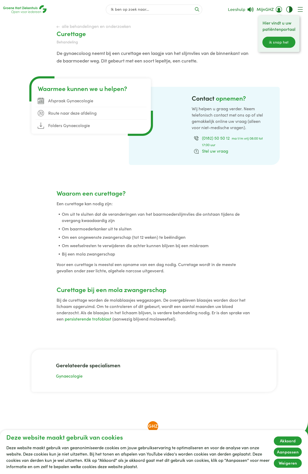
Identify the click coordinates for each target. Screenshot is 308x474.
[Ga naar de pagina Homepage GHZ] (25, 9)
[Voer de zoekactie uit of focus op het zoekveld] (197, 9)
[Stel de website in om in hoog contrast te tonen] (289, 9)
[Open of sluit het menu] (300, 9)
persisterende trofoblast (88, 319)
